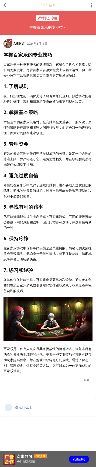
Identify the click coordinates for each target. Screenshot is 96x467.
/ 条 (46, 5)
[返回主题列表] (4, 5)
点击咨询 (79, 459)
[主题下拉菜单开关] (91, 5)
